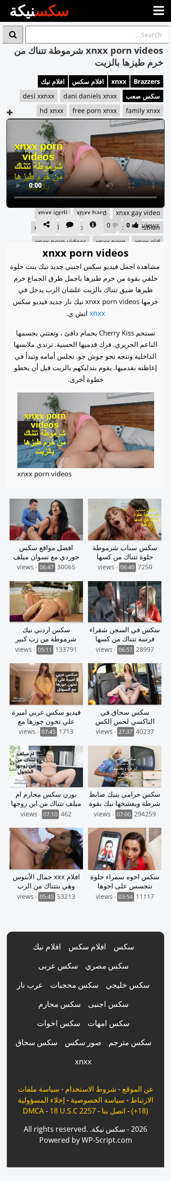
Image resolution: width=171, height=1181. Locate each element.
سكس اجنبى (108, 1004)
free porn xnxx (95, 110)
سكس (124, 946)
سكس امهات (109, 1023)
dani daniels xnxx (90, 96)
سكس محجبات (74, 985)
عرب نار (30, 985)
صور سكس (83, 1042)
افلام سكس (88, 81)
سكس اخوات (58, 1023)
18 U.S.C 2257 (73, 1111)
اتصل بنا (113, 1111)
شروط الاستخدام (90, 1089)
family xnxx (143, 110)
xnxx (118, 81)
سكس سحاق (36, 1042)
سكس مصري (107, 965)
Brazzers (147, 81)
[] (13, 35)
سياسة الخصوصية (97, 1100)
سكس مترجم (130, 1042)
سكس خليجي (128, 985)
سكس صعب (143, 96)
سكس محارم (59, 1004)
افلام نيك (53, 81)
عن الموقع (138, 1089)
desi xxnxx (38, 96)
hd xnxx (51, 110)
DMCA (33, 1111)
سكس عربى (58, 965)
